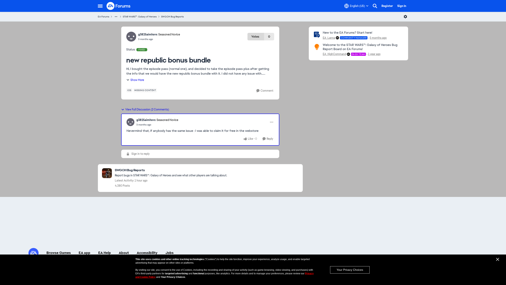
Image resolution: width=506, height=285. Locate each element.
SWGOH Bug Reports (172, 16)
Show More (137, 80)
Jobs (169, 253)
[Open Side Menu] (100, 6)
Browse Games (58, 253)
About (124, 253)
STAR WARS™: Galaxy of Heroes (140, 16)
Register (387, 6)
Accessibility (147, 253)
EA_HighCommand (334, 54)
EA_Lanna (329, 38)
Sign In (401, 6)
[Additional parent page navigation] (116, 16)
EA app (84, 253)
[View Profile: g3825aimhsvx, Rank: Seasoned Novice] (131, 37)
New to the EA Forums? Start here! (347, 32)
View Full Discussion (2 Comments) (147, 109)
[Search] (375, 6)
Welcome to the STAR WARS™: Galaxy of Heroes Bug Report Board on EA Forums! (360, 47)
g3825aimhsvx (147, 34)
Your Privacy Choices (350, 269)
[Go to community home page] (119, 6)
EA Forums (103, 16)
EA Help (104, 253)
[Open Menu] (405, 16)
